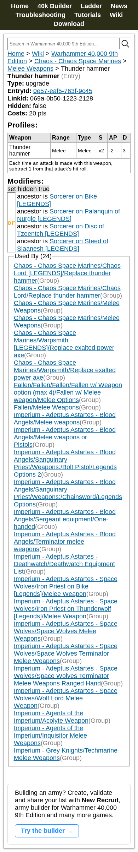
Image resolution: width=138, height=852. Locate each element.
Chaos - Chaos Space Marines (77, 61)
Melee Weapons (30, 68)
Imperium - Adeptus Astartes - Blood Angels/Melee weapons (65, 418)
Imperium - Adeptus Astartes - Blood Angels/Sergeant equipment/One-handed (65, 519)
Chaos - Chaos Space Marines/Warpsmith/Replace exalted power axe (65, 370)
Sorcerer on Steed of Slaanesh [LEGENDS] (62, 245)
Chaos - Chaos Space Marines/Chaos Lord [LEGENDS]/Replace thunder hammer (67, 273)
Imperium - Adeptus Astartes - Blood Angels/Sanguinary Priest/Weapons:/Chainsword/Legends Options (68, 493)
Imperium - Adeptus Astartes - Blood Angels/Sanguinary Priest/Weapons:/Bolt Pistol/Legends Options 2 (65, 463)
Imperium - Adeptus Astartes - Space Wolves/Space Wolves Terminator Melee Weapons (65, 653)
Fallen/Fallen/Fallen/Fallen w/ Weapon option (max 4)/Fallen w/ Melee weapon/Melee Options (68, 392)
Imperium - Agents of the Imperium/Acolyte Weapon (51, 717)
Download (69, 23)
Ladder (91, 6)
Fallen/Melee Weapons (46, 407)
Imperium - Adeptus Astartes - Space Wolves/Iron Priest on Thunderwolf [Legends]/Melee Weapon (65, 609)
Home (20, 6)
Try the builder (43, 830)
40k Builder (55, 6)
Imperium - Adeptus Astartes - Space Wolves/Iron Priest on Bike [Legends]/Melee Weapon (65, 586)
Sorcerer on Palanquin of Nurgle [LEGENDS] (68, 215)
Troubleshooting (40, 14)
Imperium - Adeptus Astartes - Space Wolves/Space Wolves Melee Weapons (65, 631)
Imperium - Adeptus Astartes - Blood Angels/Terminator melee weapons (65, 542)
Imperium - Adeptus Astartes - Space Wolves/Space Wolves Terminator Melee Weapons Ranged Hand (65, 676)
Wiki (116, 14)
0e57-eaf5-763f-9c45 (62, 90)
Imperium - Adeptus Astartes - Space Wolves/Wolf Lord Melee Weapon (65, 698)
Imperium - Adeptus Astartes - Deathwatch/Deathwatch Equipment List (64, 564)
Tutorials (87, 14)
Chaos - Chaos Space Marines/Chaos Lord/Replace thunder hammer (67, 291)
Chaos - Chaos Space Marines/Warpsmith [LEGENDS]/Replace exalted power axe (64, 344)
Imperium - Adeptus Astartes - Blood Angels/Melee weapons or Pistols (65, 437)
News (119, 6)
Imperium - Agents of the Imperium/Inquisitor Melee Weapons (50, 736)
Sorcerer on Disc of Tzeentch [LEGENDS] (60, 230)
